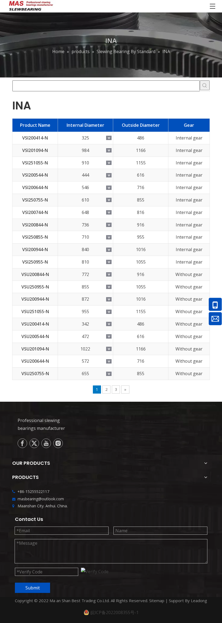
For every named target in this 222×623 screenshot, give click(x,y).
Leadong (199, 600)
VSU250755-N (35, 374)
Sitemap (156, 600)
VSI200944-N (35, 249)
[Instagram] (58, 443)
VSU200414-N (35, 324)
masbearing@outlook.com (41, 498)
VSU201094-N (35, 349)
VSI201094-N (35, 150)
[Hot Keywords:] (205, 85)
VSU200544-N (35, 336)
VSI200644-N (35, 187)
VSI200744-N (35, 212)
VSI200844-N (35, 225)
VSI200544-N (35, 175)
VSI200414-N (35, 138)
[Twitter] (34, 443)
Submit (32, 588)
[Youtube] (46, 443)
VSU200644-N (35, 361)
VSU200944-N (35, 299)
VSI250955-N (35, 262)
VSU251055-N (35, 311)
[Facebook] (22, 443)
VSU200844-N (35, 274)
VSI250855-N (35, 237)
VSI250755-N (35, 200)
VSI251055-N (35, 163)
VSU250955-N (35, 287)
